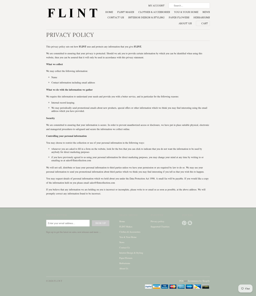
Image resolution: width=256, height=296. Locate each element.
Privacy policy (157, 221)
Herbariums (201, 17)
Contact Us (115, 17)
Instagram (190, 223)
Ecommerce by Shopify (199, 280)
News (206, 12)
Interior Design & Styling (146, 17)
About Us (185, 23)
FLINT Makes (125, 12)
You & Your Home (186, 12)
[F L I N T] (72, 13)
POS (181, 280)
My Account (156, 5)
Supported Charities (160, 226)
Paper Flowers (179, 17)
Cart (204, 23)
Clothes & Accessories (154, 12)
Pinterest (184, 223)
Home (109, 12)
